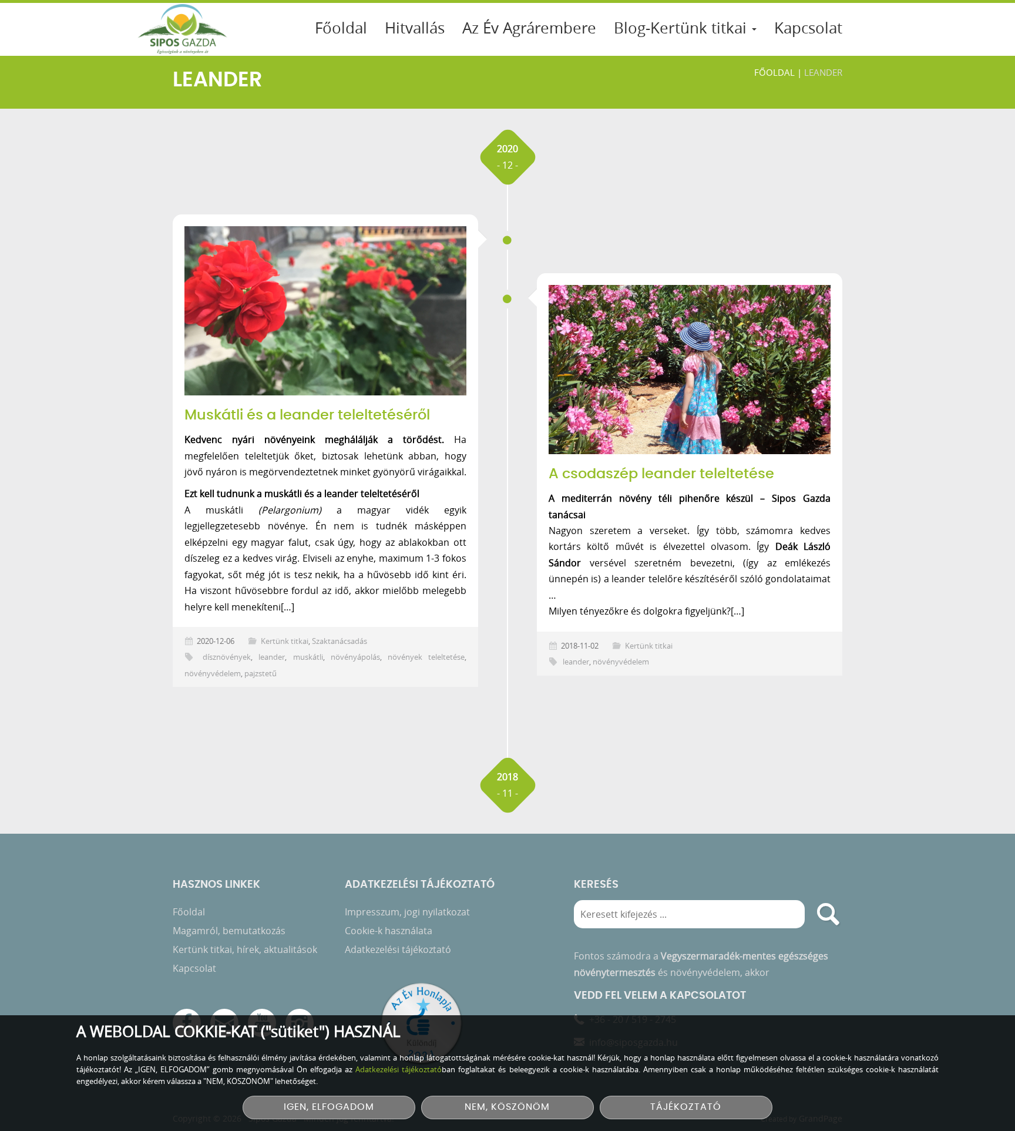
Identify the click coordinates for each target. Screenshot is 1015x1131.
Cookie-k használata (388, 930)
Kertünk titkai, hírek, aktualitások (245, 949)
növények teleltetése (426, 657)
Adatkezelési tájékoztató (398, 949)
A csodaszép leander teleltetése (661, 474)
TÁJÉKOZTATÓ (685, 1107)
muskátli (308, 657)
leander (271, 657)
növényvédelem (212, 674)
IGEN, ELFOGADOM (329, 1107)
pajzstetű (260, 674)
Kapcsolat (808, 28)
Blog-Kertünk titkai (682, 28)
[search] (828, 914)
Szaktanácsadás (339, 641)
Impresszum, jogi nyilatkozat (407, 911)
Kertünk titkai (284, 641)
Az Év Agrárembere (529, 28)
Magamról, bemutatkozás (229, 930)
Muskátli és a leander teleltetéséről (307, 415)
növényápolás (355, 657)
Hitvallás (415, 28)
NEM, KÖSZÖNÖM (507, 1107)
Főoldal (341, 28)
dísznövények (227, 657)
